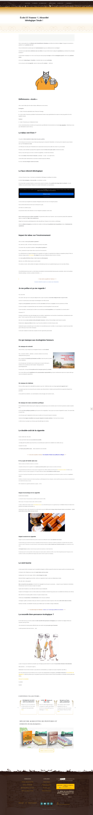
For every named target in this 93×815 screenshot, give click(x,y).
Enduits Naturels (46, 781)
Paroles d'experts (46, 787)
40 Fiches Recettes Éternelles (27, 781)
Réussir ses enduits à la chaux (27, 790)
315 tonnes (31, 255)
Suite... (22, 709)
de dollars (64, 469)
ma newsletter (69, 672)
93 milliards (60, 469)
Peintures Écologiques (46, 784)
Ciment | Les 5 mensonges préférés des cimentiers (53, 609)
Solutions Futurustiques (46, 790)
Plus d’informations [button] (47, 196)
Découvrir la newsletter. (24, 679)
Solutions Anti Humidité (27, 784)
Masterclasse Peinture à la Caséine (27, 787)
